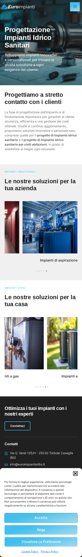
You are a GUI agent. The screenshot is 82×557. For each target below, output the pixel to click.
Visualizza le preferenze (41, 542)
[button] (75, 473)
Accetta (41, 518)
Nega (41, 530)
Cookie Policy (29, 551)
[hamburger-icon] (75, 6)
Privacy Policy (49, 551)
